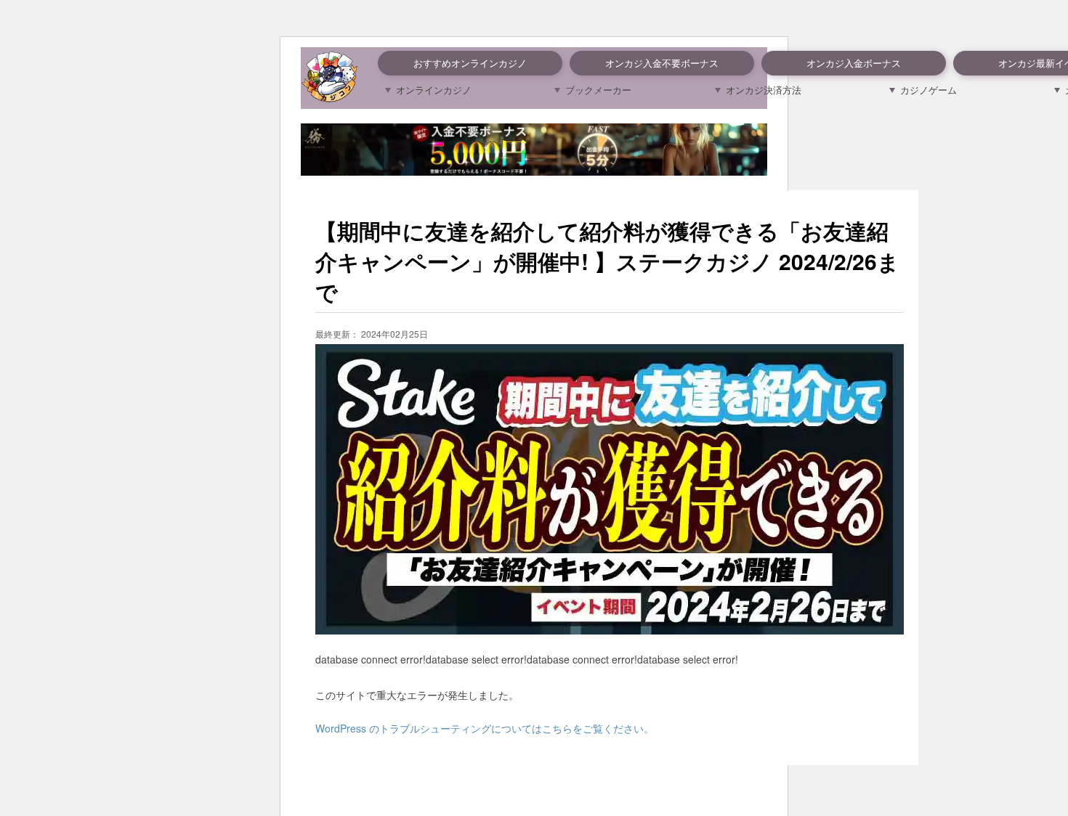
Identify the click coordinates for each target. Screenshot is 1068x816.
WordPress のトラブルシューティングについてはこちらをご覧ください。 (484, 728)
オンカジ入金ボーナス (853, 63)
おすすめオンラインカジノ (470, 63)
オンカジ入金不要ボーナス (662, 63)
